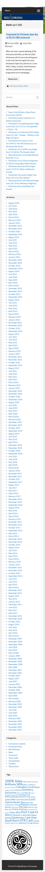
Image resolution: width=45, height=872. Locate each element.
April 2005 (12, 715)
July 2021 (12, 371)
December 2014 (15, 539)
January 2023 (14, 320)
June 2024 (12, 277)
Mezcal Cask (33, 807)
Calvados (21, 786)
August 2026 (13, 203)
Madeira (24, 804)
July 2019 (12, 436)
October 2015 (14, 527)
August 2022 (13, 334)
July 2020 (12, 405)
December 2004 (15, 721)
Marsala (23, 806)
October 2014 (14, 545)
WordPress (22, 866)
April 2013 (12, 584)
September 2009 (15, 644)
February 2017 (14, 496)
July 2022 (12, 337)
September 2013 (15, 576)
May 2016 (12, 510)
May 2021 (12, 377)
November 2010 (15, 619)
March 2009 (13, 653)
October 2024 (14, 266)
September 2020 (15, 399)
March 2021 (13, 382)
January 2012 (14, 602)
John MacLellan (22, 799)
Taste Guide (13, 758)
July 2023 (12, 303)
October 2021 (14, 362)
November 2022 (15, 325)
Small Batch (12, 820)
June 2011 (12, 607)
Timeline (12, 763)
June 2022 (12, 340)
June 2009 (12, 647)
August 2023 (13, 300)
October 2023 (14, 294)
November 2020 (15, 394)
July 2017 (12, 488)
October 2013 (14, 573)
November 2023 (15, 291)
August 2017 (13, 485)
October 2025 (14, 231)
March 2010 (13, 636)
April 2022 (12, 345)
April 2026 (12, 214)
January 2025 (14, 257)
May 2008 (12, 667)
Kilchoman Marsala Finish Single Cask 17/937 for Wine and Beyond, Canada (20, 169)
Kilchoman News (16, 86)
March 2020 (13, 416)
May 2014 (12, 553)
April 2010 (12, 633)
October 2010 (14, 621)
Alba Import (27, 782)
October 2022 (14, 328)
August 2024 (13, 271)
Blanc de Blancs (30, 785)
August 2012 (13, 596)
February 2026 (14, 220)
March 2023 (13, 314)
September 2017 (15, 482)
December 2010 (15, 616)
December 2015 (15, 522)
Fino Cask (20, 793)
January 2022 (14, 354)
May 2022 (12, 342)
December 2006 (15, 687)
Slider (34, 817)
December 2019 (15, 422)
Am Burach (35, 782)
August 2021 (13, 368)
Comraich (18, 790)
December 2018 (15, 445)
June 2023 (12, 305)
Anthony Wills (14, 784)
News (26, 86)
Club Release (33, 787)
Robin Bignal (31, 815)
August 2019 (13, 434)
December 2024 (15, 260)
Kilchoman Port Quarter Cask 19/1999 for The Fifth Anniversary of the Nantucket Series (21, 144)
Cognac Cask (9, 790)
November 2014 (15, 542)
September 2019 (15, 431)
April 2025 (12, 248)
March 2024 (13, 285)
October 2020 (14, 396)
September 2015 (15, 530)
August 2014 (13, 547)
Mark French (15, 807)
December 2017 (15, 473)
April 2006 (12, 696)
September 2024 (15, 268)
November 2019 (15, 425)
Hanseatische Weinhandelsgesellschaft (17, 796)
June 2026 (12, 209)
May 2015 (12, 533)
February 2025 (14, 254)
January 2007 (14, 684)
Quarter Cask (19, 815)
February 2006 (14, 701)
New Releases (14, 749)
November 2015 (15, 525)
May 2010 (12, 630)
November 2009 (15, 641)
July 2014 (12, 550)
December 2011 (15, 604)
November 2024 (15, 263)
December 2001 (15, 730)
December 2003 (15, 724)
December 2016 (15, 499)
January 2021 (14, 388)
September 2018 (15, 453)
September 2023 (15, 297)
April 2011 (12, 613)
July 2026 (12, 206)
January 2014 (14, 564)
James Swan (30, 797)
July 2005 (12, 710)
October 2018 (14, 451)
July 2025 (12, 240)
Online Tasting (19, 809)
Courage (33, 866)
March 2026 (13, 217)
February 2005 (14, 718)
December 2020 (15, 391)
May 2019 (12, 439)
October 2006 (14, 690)
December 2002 (15, 727)
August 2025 (13, 237)
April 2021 (12, 379)
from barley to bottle (17, 744)
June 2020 (12, 408)
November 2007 (15, 673)
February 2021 (14, 385)
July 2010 (12, 627)
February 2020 (14, 419)
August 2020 (13, 402)
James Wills (10, 799)
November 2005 (15, 707)
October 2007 (14, 676)
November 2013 (15, 570)
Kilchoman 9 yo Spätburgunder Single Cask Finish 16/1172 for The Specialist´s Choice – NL (22, 126)
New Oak (8, 809)
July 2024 (12, 274)
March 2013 (13, 587)
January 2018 (14, 471)
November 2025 (15, 228)
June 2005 (12, 713)
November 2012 (15, 593)
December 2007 (15, 670)
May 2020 (12, 411)
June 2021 (12, 374)
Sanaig (8, 817)
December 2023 (15, 288)
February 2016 (14, 519)
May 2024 (12, 280)
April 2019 (12, 442)
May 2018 (12, 462)
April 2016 (12, 513)
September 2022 (15, 331)
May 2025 (12, 246)
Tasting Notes (14, 761)
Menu (7, 10)
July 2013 (12, 579)
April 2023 (12, 311)
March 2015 (13, 536)
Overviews (13, 755)
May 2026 (12, 211)
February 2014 (14, 562)
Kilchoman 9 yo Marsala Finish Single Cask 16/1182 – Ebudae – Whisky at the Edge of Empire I (22, 135)
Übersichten (13, 766)
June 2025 (12, 243)
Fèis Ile (27, 793)
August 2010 (13, 624)
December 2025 (15, 226)
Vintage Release (32, 823)
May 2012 (12, 599)
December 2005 (15, 704)
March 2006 (13, 698)
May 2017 (12, 491)
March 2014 (13, 559)
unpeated (22, 823)
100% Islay (13, 781)
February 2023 (14, 317)
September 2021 (15, 365)
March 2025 (13, 251)
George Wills (14, 795)
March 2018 (13, 468)
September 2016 (15, 505)
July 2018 (12, 456)
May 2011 (12, 610)
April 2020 (12, 414)
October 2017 (14, 479)
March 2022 (13, 348)
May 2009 (12, 650)
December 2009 (15, 639)
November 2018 (15, 448)
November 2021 (15, 359)
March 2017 (13, 493)
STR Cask (26, 820)
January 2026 (14, 223)
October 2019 (14, 428)
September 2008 (15, 664)
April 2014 (12, 556)
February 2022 (14, 351)
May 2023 (12, 308)
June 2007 (12, 681)
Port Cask (27, 812)
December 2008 (15, 659)
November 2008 (15, 661)
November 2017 (15, 476)
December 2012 (15, 590)
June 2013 (12, 582)
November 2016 (15, 502)
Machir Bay (18, 802)
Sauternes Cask (21, 817)
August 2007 (13, 678)
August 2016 (13, 508)
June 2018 (12, 459)
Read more (13, 79)
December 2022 (15, 323)
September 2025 (15, 234)
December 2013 (15, 567)
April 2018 (12, 465)
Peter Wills (15, 812)
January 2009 (14, 656)
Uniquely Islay (13, 823)
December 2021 (15, 357)
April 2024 (12, 283)
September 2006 (15, 693)
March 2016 (13, 516)
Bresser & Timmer (10, 787)
